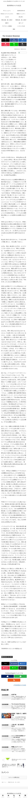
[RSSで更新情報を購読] (14, 680)
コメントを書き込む (14, 777)
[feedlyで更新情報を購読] (20, 676)
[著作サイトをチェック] (7, 676)
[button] (22, 44)
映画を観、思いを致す (7, 656)
